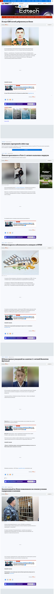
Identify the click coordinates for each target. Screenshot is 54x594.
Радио (40, 3)
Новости (3, 19)
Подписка (49, 3)
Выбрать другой (23, 6)
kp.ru (7, 24)
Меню (1, 1)
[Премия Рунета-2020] (14, 3)
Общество (6, 19)
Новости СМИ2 (6, 121)
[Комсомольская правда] (6, 3)
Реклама (44, 3)
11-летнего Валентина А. (20, 187)
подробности (30, 93)
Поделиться (50, 160)
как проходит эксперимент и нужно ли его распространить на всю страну (24, 88)
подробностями (21, 468)
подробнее (12, 573)
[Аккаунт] (52, 1)
